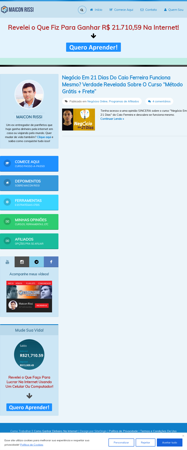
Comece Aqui (123, 10)
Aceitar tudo (169, 442)
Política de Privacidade (123, 431)
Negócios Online (97, 101)
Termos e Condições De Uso (158, 431)
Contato (151, 10)
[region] (93, 441)
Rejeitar (145, 442)
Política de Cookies (31, 444)
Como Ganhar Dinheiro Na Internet (56, 431)
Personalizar (121, 442)
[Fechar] (183, 436)
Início (98, 10)
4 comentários (161, 101)
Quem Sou (175, 10)
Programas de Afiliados (124, 101)
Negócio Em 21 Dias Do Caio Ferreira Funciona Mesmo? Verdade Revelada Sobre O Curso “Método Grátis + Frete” (122, 84)
